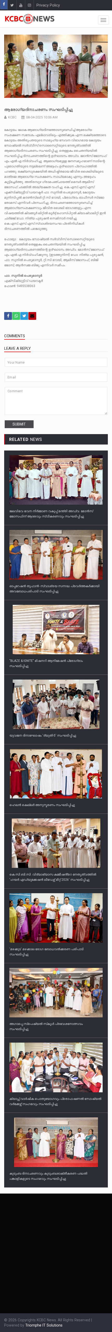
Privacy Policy (48, 5)
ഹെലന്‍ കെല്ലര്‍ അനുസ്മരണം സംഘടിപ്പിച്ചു (42, 805)
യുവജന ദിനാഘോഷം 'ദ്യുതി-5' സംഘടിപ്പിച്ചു (42, 735)
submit (19, 424)
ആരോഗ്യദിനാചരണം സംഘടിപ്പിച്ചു (38, 109)
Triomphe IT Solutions (44, 1325)
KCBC (12, 117)
